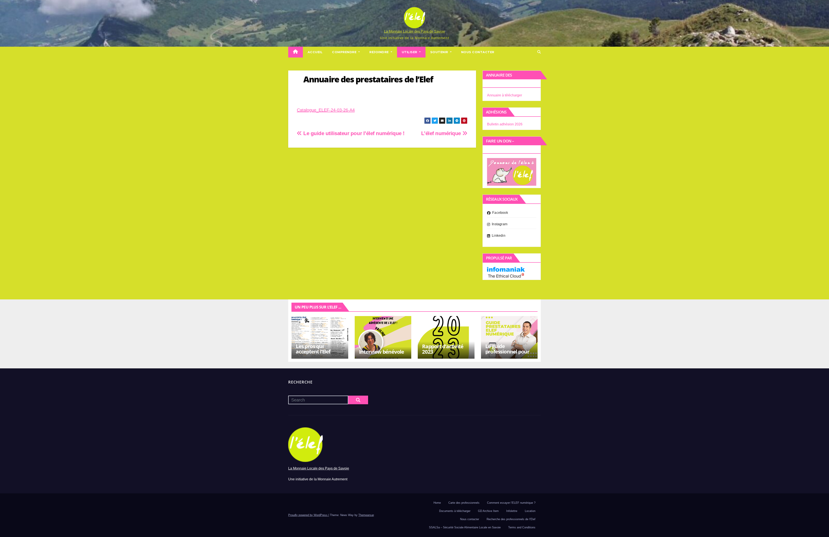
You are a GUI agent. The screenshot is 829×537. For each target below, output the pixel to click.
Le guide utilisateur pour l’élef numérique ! (353, 133)
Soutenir (439, 52)
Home (437, 502)
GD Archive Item (488, 511)
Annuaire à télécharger (504, 95)
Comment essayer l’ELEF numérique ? (511, 502)
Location (530, 511)
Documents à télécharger (454, 511)
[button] (539, 52)
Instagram (499, 224)
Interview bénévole (381, 351)
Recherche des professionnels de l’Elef (511, 519)
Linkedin (498, 235)
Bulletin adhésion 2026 (504, 124)
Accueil (315, 52)
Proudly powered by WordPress (308, 515)
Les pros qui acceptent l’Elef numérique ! (313, 351)
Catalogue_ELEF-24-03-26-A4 (326, 110)
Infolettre (511, 511)
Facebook (500, 212)
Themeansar (366, 515)
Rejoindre (379, 52)
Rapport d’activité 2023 (442, 349)
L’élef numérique (441, 133)
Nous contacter (477, 52)
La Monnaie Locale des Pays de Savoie (414, 31)
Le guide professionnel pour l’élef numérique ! (507, 351)
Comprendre (345, 52)
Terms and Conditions (521, 527)
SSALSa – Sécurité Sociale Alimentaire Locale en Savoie (465, 527)
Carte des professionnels (463, 502)
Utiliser (410, 52)
